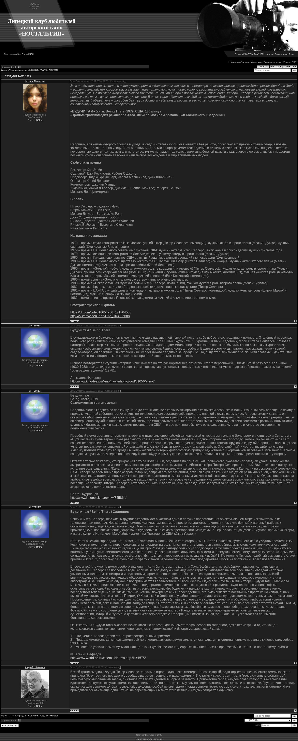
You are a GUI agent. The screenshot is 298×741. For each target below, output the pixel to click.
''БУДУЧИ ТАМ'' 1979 (49, 70)
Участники (256, 62)
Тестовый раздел (17, 70)
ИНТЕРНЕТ (35, 325)
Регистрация (281, 54)
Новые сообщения (239, 62)
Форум (4, 70)
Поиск (286, 62)
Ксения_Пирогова (35, 81)
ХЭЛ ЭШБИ (33, 70)
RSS (31, 54)
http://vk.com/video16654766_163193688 (100, 316)
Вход (291, 54)
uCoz (160, 739)
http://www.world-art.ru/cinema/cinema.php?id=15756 (108, 658)
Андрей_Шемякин (35, 667)
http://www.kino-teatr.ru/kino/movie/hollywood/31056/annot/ (112, 381)
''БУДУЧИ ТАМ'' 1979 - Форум (258, 54)
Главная (239, 54)
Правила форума (272, 62)
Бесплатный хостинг (146, 739)
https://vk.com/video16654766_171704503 (100, 312)
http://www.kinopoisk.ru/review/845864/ (98, 497)
